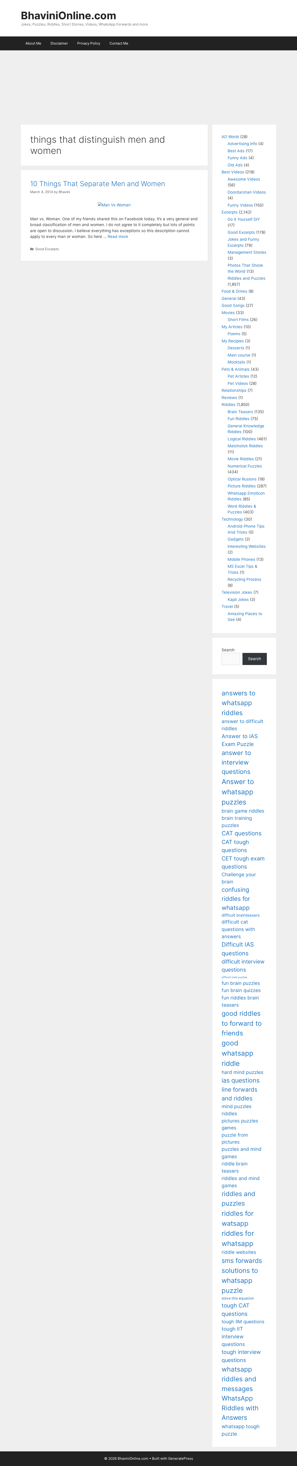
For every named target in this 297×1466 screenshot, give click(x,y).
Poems (234, 333)
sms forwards (242, 1261)
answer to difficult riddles (242, 724)
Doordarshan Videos (247, 192)
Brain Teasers (240, 411)
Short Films (238, 319)
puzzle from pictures (235, 1138)
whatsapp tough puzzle (241, 1430)
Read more (118, 236)
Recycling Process (244, 579)
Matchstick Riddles (245, 446)
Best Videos (233, 172)
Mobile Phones (241, 559)
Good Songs (233, 305)
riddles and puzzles (238, 1198)
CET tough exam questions (243, 862)
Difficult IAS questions (238, 949)
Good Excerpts (47, 249)
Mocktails (236, 362)
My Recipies (233, 341)
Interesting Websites (247, 546)
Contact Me (119, 43)
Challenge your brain (239, 878)
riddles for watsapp (238, 1218)
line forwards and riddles (239, 1094)
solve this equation (238, 1298)
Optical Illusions (242, 479)
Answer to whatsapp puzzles (238, 792)
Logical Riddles (242, 439)
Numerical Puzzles (245, 466)
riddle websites (239, 1252)
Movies (228, 312)
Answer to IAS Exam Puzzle (240, 740)
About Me (33, 43)
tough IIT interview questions (233, 1336)
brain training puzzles (237, 821)
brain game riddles (243, 811)
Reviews (229, 397)
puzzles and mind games (241, 1152)
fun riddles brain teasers (240, 1001)
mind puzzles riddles (237, 1109)
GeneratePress (180, 1458)
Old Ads (235, 165)
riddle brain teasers (235, 1167)
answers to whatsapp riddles (238, 703)
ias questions (241, 1080)
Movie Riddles (241, 459)
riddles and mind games (241, 1181)
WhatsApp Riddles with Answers (240, 1407)
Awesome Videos (244, 179)
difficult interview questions (243, 965)
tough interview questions (241, 1356)
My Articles (232, 326)
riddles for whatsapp (238, 1238)
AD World (230, 136)
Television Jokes (237, 592)
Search (228, 650)
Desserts (236, 348)
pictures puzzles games (240, 1124)
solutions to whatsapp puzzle (240, 1280)
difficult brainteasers (241, 915)
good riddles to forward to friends (242, 1023)
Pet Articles (238, 376)
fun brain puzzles (241, 983)
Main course (239, 355)
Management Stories (247, 252)
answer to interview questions (236, 762)
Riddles (229, 404)
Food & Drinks (234, 291)
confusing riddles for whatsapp (236, 898)
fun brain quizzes (241, 990)
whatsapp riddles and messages (239, 1379)
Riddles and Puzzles (246, 278)
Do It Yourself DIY (244, 219)
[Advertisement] (148, 85)
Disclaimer (59, 43)
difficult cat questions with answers (238, 929)
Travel (227, 606)
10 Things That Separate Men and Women (97, 183)
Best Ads (236, 151)
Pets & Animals (236, 369)
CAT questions (241, 833)
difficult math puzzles (234, 977)
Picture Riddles (242, 486)
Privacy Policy (88, 43)
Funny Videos (240, 205)
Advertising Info (242, 143)
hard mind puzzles (242, 1072)
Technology (232, 519)
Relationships (234, 390)
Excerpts (230, 212)
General (229, 298)
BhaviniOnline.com (68, 15)
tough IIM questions (243, 1321)
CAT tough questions (235, 846)
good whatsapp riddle (237, 1053)
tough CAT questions (236, 1309)
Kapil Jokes (238, 599)
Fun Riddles (238, 418)
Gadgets (236, 539)
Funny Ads (237, 158)
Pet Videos (238, 383)
